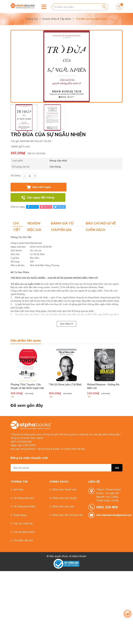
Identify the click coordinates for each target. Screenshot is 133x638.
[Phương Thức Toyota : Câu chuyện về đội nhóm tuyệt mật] (28, 365)
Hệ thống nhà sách (23, 498)
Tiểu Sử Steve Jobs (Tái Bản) (65, 384)
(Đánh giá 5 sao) (20, 146)
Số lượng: (16, 175)
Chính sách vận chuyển (64, 498)
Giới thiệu (18, 489)
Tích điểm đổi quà (23, 540)
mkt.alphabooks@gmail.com (109, 515)
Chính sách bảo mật (63, 506)
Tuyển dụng (19, 515)
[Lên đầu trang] (127, 622)
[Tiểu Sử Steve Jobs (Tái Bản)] (66, 365)
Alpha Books (79, 556)
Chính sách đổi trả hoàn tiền (67, 515)
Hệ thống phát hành (24, 506)
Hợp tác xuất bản (23, 523)
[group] (66, 66)
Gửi (117, 467)
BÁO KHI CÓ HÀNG (95, 197)
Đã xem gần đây (27, 405)
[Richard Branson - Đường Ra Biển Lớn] (104, 365)
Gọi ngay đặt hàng (40, 197)
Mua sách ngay (41, 187)
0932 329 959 (107, 507)
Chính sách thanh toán (64, 489)
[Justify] (104, 7)
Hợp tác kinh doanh (24, 531)
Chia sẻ (33, 207)
